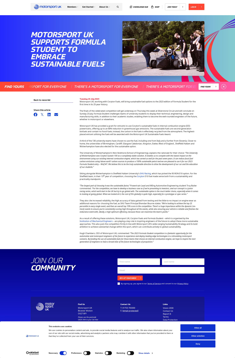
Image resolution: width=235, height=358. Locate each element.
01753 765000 (129, 308)
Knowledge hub (140, 7)
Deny (198, 344)
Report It (167, 314)
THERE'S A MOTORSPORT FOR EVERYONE (95, 86)
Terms (166, 316)
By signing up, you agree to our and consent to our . (155, 283)
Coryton (140, 176)
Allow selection (198, 336)
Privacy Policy (182, 283)
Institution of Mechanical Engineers (96, 221)
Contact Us (168, 311)
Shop (157, 7)
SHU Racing (145, 173)
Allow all (198, 328)
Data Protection (170, 319)
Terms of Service (154, 283)
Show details (144, 353)
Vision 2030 (168, 308)
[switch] (86, 353)
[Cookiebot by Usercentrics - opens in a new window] (32, 353)
